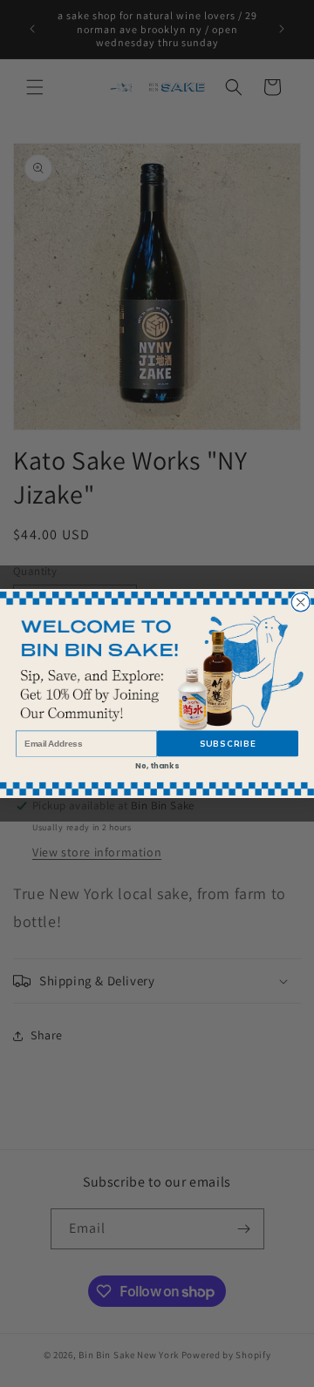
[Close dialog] (300, 602)
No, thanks (156, 766)
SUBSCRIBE (228, 743)
